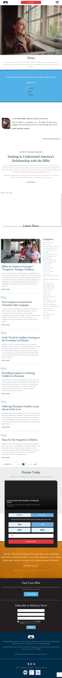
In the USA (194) (48, 283)
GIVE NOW (31, 2)
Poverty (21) (46, 293)
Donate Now (31, 541)
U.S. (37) (45, 312)
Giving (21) (46, 273)
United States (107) (49, 314)
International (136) (48, 285)
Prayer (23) (46, 295)
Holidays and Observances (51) (51, 280)
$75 (42, 524)
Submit (31, 627)
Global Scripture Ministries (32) (51, 276)
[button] (57, 2)
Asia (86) (46, 252)
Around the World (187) (50, 248)
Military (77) (46, 291)
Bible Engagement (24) (50, 256)
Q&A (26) (46, 298)
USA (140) (46, 316)
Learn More (31, 182)
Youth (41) (46, 318)
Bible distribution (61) (49, 254)
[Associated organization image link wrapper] (25, 672)
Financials (24, 667)
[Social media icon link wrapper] (28, 664)
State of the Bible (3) (49, 304)
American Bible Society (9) (51, 246)
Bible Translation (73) (49, 260)
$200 (42, 530)
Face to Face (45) (48, 271)
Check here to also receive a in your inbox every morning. (30, 622)
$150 (20, 530)
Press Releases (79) (49, 296)
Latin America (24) (48, 287)
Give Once (42, 515)
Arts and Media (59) (49, 250)
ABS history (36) (48, 242)
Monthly (19, 515)
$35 (19, 524)
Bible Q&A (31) (47, 258)
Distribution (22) (48, 267)
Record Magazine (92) (49, 300)
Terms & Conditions (41, 667)
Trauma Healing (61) (49, 310)
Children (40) (47, 263)
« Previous (7, 464)
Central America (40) (49, 262)
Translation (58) (48, 308)
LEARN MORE (31, 594)
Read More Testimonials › (52, 139)
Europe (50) (46, 269)
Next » (36, 464)
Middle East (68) (48, 289)
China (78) (46, 265)
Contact (30, 667)
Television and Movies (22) (51, 306)
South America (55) (49, 302)
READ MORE (5, 289)
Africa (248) (46, 244)
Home (17, 667)
